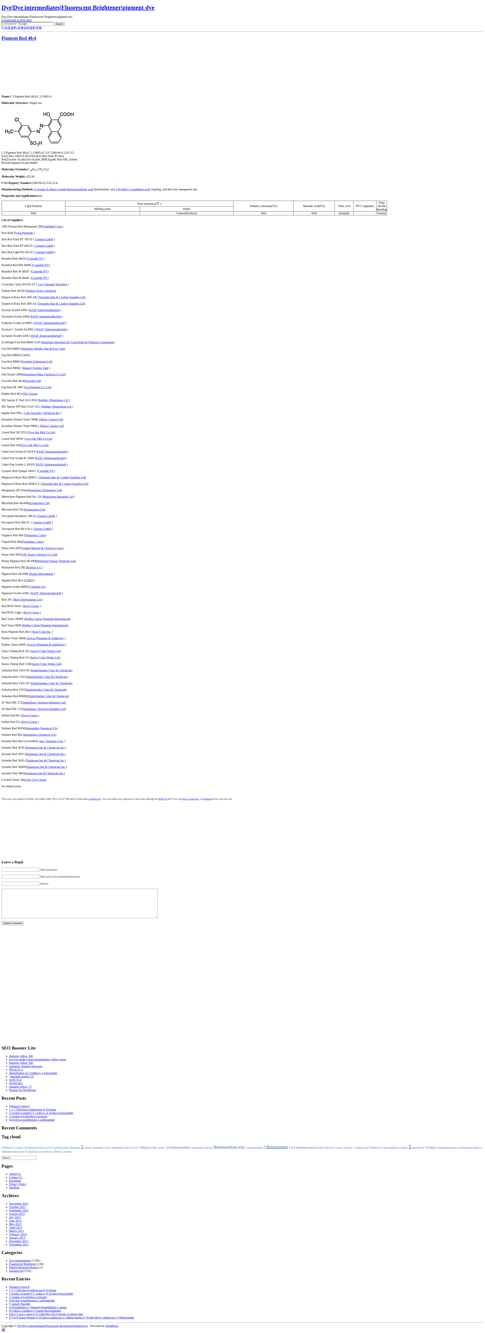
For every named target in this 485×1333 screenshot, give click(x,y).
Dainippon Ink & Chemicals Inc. (45, 747)
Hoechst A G (33, 567)
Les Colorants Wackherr (52, 284)
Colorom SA (37, 586)
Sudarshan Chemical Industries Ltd (44, 702)
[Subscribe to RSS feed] (16, 20)
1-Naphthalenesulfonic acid (448, 1147)
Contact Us (16, 1177)
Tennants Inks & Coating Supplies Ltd (61, 297)
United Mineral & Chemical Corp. (42, 548)
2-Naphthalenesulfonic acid (307, 1147)
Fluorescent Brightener (22, 1264)
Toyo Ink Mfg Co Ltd (41, 432)
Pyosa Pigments (23, 232)
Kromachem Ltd (39, 503)
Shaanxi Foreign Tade (35, 368)
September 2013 (19, 1210)
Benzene (209, 1147)
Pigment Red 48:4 (19, 38)
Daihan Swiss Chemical (41, 290)
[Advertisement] (25, 68)
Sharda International (41, 573)
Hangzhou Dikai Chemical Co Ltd (44, 374)
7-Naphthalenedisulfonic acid (36, 1147)
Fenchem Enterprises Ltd (36, 361)
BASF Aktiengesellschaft (44, 310)
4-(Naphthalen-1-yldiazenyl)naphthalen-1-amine (38, 1307)
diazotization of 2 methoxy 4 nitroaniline (33, 1073)
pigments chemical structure (25, 1066)
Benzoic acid (148, 1147)
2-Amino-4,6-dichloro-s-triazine (28, 1116)
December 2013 (18, 1203)
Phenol (57, 1151)
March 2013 (16, 1231)
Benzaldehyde (418, 1147)
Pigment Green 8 (19, 1106)
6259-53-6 (15, 1080)
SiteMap (14, 1187)
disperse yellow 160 (21, 1056)
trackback (207, 798)
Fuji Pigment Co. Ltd (37, 387)
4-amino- (339, 1147)
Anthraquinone (198, 1147)
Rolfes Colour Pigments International (47, 619)
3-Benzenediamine (255, 1147)
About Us (15, 1174)
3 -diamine (66, 1151)
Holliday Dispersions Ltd (53, 400)
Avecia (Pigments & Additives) (45, 638)
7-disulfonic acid (361, 1147)
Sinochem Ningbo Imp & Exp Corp (42, 348)
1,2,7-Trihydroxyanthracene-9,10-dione (32, 1109)
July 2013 (15, 1217)
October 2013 (17, 1207)
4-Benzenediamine (390, 1147)
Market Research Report (23, 1267)
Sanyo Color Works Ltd (45, 651)
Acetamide (117, 1147)
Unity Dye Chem (35, 779)
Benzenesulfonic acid (229, 1147)
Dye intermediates (20, 1260)
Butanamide (98, 1147)
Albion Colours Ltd (50, 419)
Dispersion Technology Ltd (44, 490)
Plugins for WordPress (22, 1090)
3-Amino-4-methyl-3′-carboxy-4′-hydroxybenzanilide (41, 1113)
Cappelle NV (35, 258)
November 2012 (19, 1244)
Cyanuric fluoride (19, 1304)
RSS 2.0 (163, 798)
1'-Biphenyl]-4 (8, 1147)
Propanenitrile (56, 1147)
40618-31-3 (16, 1069)
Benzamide (75, 1147)
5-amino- (88, 1147)
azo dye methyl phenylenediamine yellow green (37, 1059)
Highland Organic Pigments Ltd (56, 561)
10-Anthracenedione (178, 1147)
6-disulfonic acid (34, 1151)
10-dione (430, 1147)
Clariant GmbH (44, 239)
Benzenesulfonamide (470, 1147)
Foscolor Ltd (32, 380)
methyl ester (48, 1151)
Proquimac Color (35, 535)
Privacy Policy (18, 1184)
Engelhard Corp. (52, 226)
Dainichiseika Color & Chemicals (51, 670)
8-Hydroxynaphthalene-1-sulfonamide (32, 1119)
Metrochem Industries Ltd (57, 496)
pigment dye (94, 798)
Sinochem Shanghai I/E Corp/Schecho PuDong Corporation (78, 342)
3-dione (107, 1147)
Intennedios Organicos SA (41, 728)
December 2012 (18, 1241)
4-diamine (403, 1147)
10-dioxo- (348, 1147)
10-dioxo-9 (375, 1147)
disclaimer (15, 1180)
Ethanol (66, 1147)
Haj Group (29, 393)
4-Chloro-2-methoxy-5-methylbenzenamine (35, 1310)
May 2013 (15, 1224)
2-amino (19, 1147)
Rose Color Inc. (41, 631)
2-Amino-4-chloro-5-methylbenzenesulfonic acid (64, 189)
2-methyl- (161, 1147)
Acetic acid (128, 1147)
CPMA (29, 580)
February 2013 (18, 1234)
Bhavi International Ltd (27, 599)
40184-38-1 (16, 1083)
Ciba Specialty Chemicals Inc (41, 413)
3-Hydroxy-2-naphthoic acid (133, 189)
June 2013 (15, 1220)
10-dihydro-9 (329, 1147)
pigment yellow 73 (20, 1086)
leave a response (190, 798)
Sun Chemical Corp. (51, 741)
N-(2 (136, 1147)
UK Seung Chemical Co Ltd (39, 554)
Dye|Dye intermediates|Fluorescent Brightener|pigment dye (78, 7)
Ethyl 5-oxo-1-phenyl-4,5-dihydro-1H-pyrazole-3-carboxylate (46, 1314)
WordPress (112, 1326)
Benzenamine (277, 1147)
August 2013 (17, 1213)
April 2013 (15, 1227)
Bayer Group (31, 606)
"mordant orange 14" (21, 1076)
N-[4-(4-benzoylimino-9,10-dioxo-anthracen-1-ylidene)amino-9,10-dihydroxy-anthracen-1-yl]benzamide (71, 1317)
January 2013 (17, 1237)
